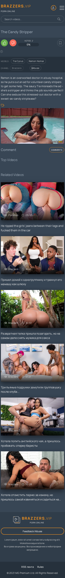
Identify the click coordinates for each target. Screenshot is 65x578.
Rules (40, 566)
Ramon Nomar (36, 61)
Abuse (36, 68)
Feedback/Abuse (32, 531)
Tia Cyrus (18, 61)
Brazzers (16, 68)
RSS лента (27, 566)
